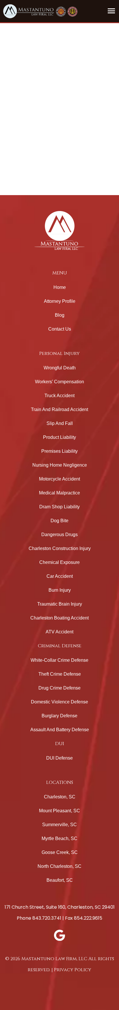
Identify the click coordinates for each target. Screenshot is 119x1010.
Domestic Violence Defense (59, 701)
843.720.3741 (46, 918)
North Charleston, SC (59, 866)
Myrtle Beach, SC (59, 838)
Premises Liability (59, 451)
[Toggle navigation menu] (112, 10)
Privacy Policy (72, 970)
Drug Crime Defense (59, 687)
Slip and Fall (60, 423)
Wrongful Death (60, 367)
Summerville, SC (59, 824)
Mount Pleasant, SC (59, 810)
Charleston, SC (59, 796)
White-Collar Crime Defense (59, 660)
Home (59, 287)
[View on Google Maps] (59, 936)
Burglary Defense (59, 715)
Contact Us (59, 329)
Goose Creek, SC (60, 852)
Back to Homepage (35, 186)
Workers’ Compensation (59, 381)
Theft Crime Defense (59, 674)
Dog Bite (59, 520)
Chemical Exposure (59, 562)
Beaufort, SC (60, 880)
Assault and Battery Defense (59, 729)
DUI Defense (59, 758)
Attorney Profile (59, 301)
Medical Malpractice (59, 492)
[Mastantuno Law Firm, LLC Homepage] (28, 11)
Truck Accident (59, 395)
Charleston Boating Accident (59, 617)
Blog (59, 315)
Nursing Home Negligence (59, 465)
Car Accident (60, 576)
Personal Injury (59, 353)
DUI (59, 743)
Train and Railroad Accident (59, 409)
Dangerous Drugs (59, 534)
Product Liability (59, 437)
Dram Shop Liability (59, 506)
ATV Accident (59, 631)
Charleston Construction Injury (60, 548)
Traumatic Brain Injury (59, 604)
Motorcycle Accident (59, 478)
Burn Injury (60, 590)
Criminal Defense (59, 646)
